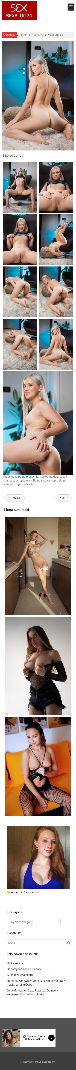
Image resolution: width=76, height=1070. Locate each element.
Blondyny (47, 44)
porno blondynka (28, 476)
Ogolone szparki (54, 48)
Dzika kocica (15, 963)
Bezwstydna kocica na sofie (24, 969)
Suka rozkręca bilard (24, 811)
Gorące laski (62, 44)
